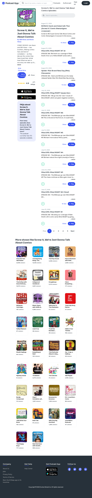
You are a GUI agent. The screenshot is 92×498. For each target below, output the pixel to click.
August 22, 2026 (46, 23)
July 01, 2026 (45, 150)
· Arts (19, 68)
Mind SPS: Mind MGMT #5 (52, 133)
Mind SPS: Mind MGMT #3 (52, 172)
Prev (44, 231)
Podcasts (56, 3)
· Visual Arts (21, 70)
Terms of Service (8, 477)
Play (72, 43)
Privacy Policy (7, 474)
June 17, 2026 (45, 189)
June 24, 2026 (46, 170)
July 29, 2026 (45, 90)
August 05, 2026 (46, 68)
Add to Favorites (23, 75)
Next (72, 231)
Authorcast (67, 3)
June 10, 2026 (45, 209)
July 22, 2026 (45, 110)
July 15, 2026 (45, 130)
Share (33, 75)
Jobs (4, 471)
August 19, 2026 (46, 48)
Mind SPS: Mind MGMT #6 (52, 113)
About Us (6, 469)
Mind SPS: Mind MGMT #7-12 (53, 51)
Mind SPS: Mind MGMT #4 (52, 152)
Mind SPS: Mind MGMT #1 (52, 212)
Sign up (75, 3)
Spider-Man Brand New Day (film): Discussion (55, 72)
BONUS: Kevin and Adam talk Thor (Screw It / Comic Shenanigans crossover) (55, 28)
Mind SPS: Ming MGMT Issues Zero (55, 93)
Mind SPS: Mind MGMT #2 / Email (55, 192)
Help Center (28, 469)
